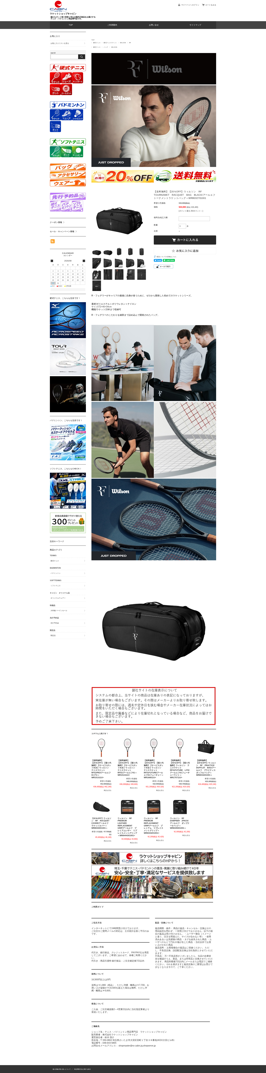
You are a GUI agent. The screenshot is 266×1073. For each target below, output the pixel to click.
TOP (71, 25)
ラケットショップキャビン (63, 13)
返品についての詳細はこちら (166, 256)
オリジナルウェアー (58, 598)
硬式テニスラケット (110, 42)
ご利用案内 (112, 25)
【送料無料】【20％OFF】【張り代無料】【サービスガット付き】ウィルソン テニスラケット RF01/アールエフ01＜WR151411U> (127, 767)
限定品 (53, 635)
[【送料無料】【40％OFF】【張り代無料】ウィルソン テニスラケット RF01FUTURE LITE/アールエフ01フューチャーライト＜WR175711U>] (180, 748)
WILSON (123, 42)
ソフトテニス (56, 586)
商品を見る (107, 790)
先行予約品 (55, 623)
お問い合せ (154, 25)
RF (130, 42)
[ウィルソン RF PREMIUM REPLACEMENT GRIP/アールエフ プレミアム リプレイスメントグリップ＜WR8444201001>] (154, 806)
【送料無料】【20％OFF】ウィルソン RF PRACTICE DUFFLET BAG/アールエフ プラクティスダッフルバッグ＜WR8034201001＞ (206, 767)
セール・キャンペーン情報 (62, 231)
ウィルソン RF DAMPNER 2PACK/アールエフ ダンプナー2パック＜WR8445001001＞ (179, 823)
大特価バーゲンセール (59, 611)
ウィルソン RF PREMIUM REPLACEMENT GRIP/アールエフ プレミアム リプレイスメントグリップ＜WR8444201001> (153, 825)
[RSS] (53, 242)
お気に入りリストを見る (60, 43)
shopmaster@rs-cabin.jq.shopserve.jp (137, 1045)
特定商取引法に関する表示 (82, 1069)
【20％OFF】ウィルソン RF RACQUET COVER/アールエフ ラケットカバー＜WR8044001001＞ (101, 823)
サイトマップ (195, 25)
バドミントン (56, 573)
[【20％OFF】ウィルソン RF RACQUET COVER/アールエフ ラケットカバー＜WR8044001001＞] (101, 806)
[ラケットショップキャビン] (58, 11)
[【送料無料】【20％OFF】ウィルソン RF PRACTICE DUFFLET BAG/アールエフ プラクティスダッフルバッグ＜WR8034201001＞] (206, 748)
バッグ (106, 47)
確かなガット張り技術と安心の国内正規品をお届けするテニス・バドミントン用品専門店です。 (73, 18)
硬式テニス (96, 42)
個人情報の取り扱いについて (62, 1069)
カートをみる (210, 5)
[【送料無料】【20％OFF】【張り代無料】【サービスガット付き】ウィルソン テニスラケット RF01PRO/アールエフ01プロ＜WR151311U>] (101, 748)
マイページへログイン (190, 5)
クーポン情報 (56, 222)
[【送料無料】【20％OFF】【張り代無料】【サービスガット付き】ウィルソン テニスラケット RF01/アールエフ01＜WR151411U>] (128, 748)
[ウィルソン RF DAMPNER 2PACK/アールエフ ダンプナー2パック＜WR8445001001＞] (180, 806)
